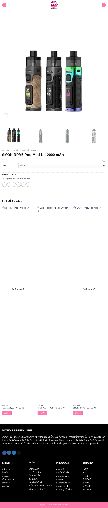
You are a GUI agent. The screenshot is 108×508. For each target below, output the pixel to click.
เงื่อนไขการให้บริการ (38, 489)
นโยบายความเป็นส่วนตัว (40, 486)
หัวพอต (59, 479)
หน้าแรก (6, 469)
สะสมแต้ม (33, 479)
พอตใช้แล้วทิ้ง (62, 473)
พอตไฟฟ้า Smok (29, 150)
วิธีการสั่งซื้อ (34, 475)
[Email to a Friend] (18, 184)
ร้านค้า (5, 473)
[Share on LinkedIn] (28, 184)
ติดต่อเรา (6, 486)
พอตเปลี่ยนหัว (62, 476)
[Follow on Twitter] (14, 453)
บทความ (6, 483)
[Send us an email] (18, 453)
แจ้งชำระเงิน (35, 472)
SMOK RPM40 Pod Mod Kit (84, 408)
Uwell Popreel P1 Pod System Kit (51, 408)
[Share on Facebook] (9, 184)
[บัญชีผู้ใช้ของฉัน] (104, 5)
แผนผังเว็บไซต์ (35, 482)
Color (4, 165)
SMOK (86, 483)
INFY (85, 469)
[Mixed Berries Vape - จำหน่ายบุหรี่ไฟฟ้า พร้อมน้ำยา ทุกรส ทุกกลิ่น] (54, 5)
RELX (86, 476)
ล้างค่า (104, 161)
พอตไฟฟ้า (15, 150)
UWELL (86, 486)
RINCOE (87, 479)
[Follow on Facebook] (4, 453)
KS (84, 473)
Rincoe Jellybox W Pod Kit (13, 408)
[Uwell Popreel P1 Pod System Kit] (54, 304)
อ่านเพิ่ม (7, 413)
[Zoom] (5, 115)
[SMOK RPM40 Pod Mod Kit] (89, 304)
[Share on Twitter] (14, 184)
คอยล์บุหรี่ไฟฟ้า (63, 486)
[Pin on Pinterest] (23, 184)
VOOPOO (87, 489)
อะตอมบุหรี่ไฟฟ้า (64, 489)
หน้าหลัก (5, 150)
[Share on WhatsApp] (4, 184)
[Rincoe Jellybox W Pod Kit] (18, 304)
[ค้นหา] (9, 4)
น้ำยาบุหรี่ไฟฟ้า (63, 483)
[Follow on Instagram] (9, 453)
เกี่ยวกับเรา (34, 469)
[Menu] (4, 5)
